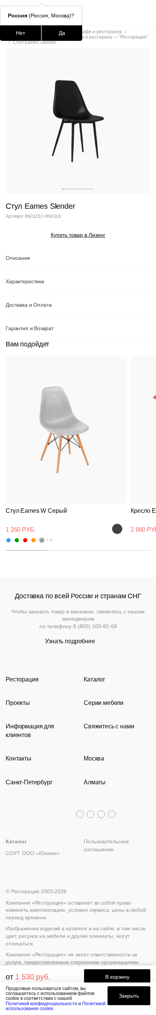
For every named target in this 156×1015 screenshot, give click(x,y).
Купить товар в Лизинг (78, 235)
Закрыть (129, 996)
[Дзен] (111, 814)
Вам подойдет (27, 344)
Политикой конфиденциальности (41, 1003)
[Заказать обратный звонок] (145, 13)
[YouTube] (90, 814)
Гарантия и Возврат (29, 328)
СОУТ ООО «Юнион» (32, 853)
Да (62, 33)
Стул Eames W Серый (36, 511)
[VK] (101, 814)
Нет (20, 33)
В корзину (117, 977)
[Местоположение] (131, 13)
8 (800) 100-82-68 (95, 626)
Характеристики (25, 281)
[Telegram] (80, 814)
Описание (18, 258)
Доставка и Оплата (29, 305)
